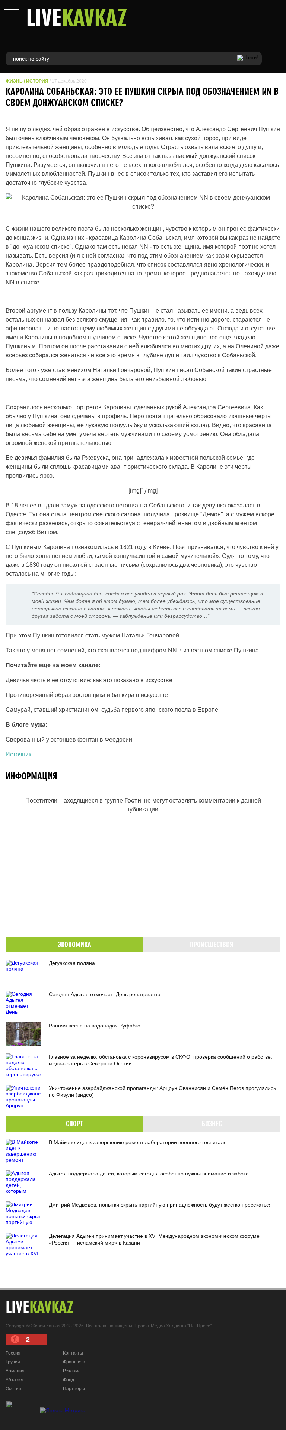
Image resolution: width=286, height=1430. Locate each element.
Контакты (73, 1353)
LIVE (76, 17)
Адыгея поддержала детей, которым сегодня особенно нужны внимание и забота (149, 1173)
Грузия (13, 1362)
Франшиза (74, 1362)
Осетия (13, 1388)
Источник (18, 754)
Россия (13, 1353)
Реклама (72, 1370)
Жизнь (14, 81)
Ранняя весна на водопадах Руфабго (94, 1026)
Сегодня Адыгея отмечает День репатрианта (105, 994)
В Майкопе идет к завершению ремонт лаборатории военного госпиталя (138, 1142)
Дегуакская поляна (72, 963)
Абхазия (14, 1379)
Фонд (68, 1379)
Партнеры (74, 1388)
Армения (15, 1370)
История (37, 81)
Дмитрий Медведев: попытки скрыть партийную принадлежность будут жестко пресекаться (160, 1205)
